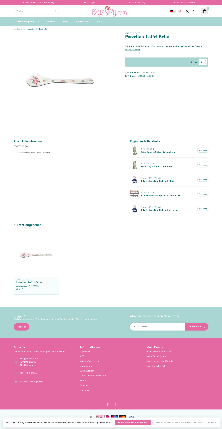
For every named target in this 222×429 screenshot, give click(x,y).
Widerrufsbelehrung (90, 361)
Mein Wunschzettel (155, 366)
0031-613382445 (28, 373)
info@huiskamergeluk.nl (31, 381)
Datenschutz (86, 366)
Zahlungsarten (87, 370)
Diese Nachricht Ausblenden (132, 422)
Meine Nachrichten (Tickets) (160, 361)
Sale (99, 21)
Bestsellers (82, 21)
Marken (51, 21)
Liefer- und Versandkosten (93, 375)
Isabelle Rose (132, 33)
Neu (65, 21)
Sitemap (84, 385)
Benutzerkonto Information (159, 351)
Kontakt (22, 326)
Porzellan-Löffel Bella (37, 29)
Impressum (85, 351)
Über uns (84, 390)
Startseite (18, 29)
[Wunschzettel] (194, 11)
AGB (82, 356)
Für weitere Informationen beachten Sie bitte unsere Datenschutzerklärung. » (184, 422)
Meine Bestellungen (156, 356)
